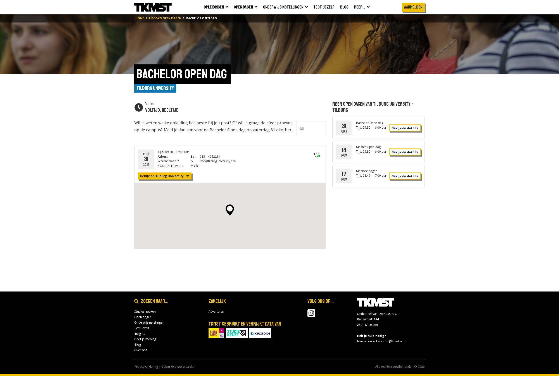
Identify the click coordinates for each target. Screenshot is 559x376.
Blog (137, 344)
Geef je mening (145, 339)
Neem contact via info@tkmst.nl (379, 341)
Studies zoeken (145, 311)
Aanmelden (413, 7)
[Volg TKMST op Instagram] (311, 315)
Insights (139, 333)
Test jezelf (141, 328)
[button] (230, 210)
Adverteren (216, 311)
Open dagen (143, 317)
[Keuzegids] (260, 333)
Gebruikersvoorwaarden (178, 366)
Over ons (140, 350)
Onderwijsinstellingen (149, 322)
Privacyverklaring (146, 366)
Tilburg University (155, 88)
